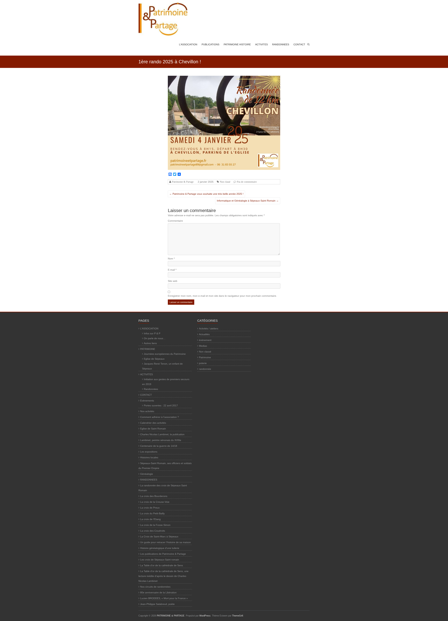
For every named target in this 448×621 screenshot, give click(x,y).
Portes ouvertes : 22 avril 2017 (161, 405)
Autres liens (150, 343)
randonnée (205, 369)
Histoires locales (149, 457)
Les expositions (148, 451)
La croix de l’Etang (150, 519)
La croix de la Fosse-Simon (155, 525)
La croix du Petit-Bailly (152, 513)
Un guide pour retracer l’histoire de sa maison (165, 542)
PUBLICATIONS (210, 44)
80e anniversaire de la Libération (158, 592)
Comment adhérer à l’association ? (159, 417)
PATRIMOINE (147, 349)
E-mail (172, 269)
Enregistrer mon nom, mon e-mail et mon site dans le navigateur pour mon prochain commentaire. (222, 295)
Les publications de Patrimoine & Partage (163, 553)
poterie (203, 363)
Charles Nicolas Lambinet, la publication (162, 434)
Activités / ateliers (208, 328)
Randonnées (151, 389)
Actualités (204, 334)
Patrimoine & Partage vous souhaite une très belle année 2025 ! (206, 193)
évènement (205, 340)
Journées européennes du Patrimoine (165, 353)
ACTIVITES (261, 44)
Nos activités (147, 411)
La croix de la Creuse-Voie (154, 501)
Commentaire (175, 220)
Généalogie (146, 473)
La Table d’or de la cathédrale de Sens (161, 565)
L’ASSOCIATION (188, 44)
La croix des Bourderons (153, 496)
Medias (203, 345)
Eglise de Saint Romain (153, 428)
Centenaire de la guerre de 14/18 (158, 445)
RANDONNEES (280, 44)
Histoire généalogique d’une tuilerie (159, 548)
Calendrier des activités (153, 422)
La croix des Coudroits (152, 530)
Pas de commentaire (247, 182)
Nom (171, 258)
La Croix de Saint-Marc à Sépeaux (159, 536)
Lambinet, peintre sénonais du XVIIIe (160, 440)
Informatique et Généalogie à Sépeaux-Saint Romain (248, 200)
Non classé (225, 182)
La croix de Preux (150, 507)
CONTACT (299, 44)
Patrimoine (205, 357)
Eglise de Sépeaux (154, 358)
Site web (172, 281)
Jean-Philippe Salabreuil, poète (157, 604)
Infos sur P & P (152, 333)
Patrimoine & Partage (183, 182)
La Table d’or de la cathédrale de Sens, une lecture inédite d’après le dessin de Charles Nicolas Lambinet (163, 576)
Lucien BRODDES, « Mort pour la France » (164, 598)
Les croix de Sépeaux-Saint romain (159, 559)
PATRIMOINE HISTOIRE (237, 44)
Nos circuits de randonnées (155, 586)
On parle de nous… (155, 338)
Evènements (147, 400)
